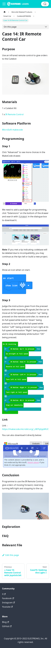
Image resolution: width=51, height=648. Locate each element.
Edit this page (12, 555)
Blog (4, 622)
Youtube (6, 606)
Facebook (7, 598)
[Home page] (4, 12)
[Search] (45, 4)
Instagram (7, 602)
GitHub (5, 626)
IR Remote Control (14, 114)
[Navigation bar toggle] (4, 4)
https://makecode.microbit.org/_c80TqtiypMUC (25, 429)
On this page (10, 26)
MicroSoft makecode (12, 129)
